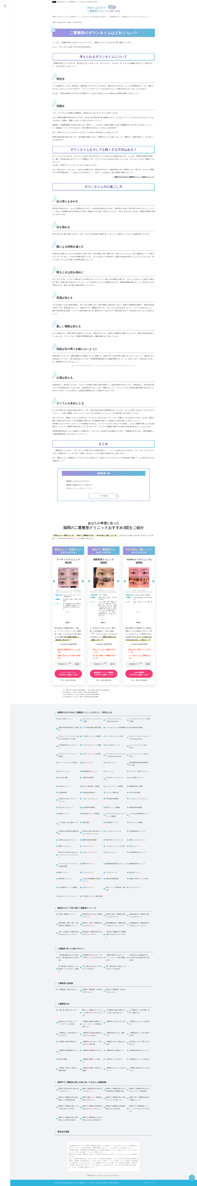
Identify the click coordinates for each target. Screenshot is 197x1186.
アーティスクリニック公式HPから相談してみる (68, 674)
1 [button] (66, 612)
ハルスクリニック (88, 846)
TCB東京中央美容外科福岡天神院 (68, 832)
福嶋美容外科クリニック (137, 863)
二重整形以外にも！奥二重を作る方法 (139, 1034)
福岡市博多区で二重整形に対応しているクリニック (139, 915)
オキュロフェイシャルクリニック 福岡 (92, 720)
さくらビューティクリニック (138, 799)
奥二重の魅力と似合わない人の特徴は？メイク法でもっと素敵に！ (68, 968)
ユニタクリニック (135, 887)
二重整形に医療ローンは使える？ (91, 1060)
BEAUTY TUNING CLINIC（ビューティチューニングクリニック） (68, 854)
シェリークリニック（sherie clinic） (138, 755)
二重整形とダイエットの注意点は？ (139, 1023)
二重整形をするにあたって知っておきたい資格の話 (92, 1043)
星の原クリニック (135, 872)
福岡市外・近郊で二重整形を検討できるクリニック (92, 924)
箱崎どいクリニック (64, 846)
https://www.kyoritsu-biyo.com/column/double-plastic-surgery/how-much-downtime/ (116, 365)
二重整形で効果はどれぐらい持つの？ (139, 1069)
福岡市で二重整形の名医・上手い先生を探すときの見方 (68, 1107)
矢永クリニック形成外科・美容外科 (116, 889)
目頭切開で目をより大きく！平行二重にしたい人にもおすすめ (92, 956)
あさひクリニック (88, 762)
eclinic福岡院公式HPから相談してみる (139, 674)
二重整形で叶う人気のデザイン (71, 949)
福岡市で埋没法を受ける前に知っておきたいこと (68, 1090)
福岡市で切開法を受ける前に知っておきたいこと (92, 1090)
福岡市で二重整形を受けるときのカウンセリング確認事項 (139, 1090)
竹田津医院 (85, 822)
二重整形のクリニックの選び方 (139, 1059)
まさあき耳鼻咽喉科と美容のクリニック (92, 880)
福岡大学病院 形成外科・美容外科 (68, 729)
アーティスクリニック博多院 (67, 762)
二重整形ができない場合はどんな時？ (116, 1043)
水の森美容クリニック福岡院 (67, 887)
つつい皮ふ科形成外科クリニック (139, 815)
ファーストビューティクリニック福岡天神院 (68, 865)
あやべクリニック (64, 771)
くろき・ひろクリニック (90, 799)
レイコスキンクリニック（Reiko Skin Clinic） (113, 720)
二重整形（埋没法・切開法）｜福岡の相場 (68, 1069)
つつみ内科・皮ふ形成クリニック (68, 824)
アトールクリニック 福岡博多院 (116, 727)
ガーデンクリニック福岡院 (114, 786)
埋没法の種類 (62, 1059)
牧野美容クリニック (64, 878)
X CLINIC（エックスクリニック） (115, 779)
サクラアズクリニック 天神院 (91, 745)
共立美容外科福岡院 (112, 799)
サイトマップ (147, 1183)
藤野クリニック (63, 872)
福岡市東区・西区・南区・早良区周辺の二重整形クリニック (68, 924)
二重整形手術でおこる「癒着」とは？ (116, 1034)
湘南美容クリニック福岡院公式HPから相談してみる (103, 674)
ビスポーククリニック (89, 852)
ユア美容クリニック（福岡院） (92, 736)
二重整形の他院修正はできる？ (92, 1050)
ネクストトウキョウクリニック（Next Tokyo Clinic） (139, 737)
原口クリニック (134, 846)
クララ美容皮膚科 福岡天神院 (91, 727)
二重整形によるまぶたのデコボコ (116, 1023)
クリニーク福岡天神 (112, 792)
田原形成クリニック (112, 822)
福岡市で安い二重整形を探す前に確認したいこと (139, 1098)
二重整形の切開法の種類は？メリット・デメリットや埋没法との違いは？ (92, 1024)
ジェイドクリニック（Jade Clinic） (138, 746)
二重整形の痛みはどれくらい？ (139, 1050)
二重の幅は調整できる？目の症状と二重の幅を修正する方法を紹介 (68, 957)
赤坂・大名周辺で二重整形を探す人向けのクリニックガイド (68, 933)
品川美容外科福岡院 (88, 807)
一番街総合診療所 (88, 777)
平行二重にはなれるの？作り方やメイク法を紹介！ (92, 967)
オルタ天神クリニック (113, 745)
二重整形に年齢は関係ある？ (67, 1041)
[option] (68, 589)
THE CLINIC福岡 (134, 792)
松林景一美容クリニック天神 (138, 878)
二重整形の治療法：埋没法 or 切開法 (91, 1069)
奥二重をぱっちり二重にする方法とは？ (139, 1043)
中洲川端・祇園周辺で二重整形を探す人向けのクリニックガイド (116, 934)
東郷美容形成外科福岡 (89, 840)
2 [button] (68, 612)
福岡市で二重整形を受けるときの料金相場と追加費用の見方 (116, 1090)
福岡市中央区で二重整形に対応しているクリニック (116, 915)
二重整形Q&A (63, 1004)
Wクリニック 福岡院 (136, 822)
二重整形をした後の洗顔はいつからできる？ (68, 1034)
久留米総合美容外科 (88, 792)
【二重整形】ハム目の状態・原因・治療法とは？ (139, 1011)
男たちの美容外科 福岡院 (90, 786)
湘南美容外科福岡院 (135, 807)
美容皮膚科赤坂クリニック (138, 852)
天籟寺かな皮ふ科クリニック (67, 840)
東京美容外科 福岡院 (136, 727)
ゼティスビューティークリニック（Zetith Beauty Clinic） (116, 755)
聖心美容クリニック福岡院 (90, 813)
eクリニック (110, 771)
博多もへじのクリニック (137, 840)
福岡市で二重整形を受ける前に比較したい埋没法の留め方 (68, 1119)
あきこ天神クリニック (65, 719)
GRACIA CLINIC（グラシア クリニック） (68, 800)
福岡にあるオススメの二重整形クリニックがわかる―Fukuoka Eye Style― (77, 2)
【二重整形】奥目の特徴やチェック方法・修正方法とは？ (116, 1011)
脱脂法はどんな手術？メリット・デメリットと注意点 (67, 1023)
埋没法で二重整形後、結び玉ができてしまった (116, 991)
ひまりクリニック (111, 852)
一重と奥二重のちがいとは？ (67, 1010)
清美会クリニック (64, 813)
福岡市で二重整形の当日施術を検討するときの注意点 (116, 1107)
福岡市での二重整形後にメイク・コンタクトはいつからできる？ (139, 1108)
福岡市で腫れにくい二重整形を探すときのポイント (92, 1098)
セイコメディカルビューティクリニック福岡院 (116, 815)
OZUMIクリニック (64, 786)
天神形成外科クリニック (137, 831)
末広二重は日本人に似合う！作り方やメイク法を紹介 (116, 967)
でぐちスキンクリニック (113, 831)
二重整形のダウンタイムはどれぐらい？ (116, 1069)
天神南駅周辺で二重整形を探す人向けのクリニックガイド (139, 924)
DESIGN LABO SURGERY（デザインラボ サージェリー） (92, 832)
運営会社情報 (63, 1132)
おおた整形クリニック (136, 777)
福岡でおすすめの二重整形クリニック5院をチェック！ (135, 177)
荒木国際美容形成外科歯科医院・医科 (138, 764)
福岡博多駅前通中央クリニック (116, 863)
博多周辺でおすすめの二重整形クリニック (92, 915)
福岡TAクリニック (88, 863)
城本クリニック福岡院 (113, 807)
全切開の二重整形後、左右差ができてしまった (92, 991)
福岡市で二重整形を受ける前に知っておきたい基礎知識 (81, 1082)
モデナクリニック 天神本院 (91, 754)
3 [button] (69, 612)
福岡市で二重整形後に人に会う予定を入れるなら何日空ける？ (92, 1119)
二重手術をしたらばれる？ (114, 1059)
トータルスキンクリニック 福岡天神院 (139, 720)
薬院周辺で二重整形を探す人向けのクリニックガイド (92, 933)
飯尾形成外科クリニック (90, 771)
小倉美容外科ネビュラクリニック (68, 746)
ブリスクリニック (88, 872)
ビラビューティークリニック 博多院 (68, 755)
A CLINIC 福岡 (63, 777)
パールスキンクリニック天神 (115, 846)
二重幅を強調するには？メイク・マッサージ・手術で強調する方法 (116, 957)
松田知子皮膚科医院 (112, 878)
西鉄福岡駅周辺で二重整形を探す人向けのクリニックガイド (116, 924)
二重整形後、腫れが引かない (67, 989)
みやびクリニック (88, 887)
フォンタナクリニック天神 (114, 736)
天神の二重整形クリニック (67, 914)
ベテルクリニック (111, 872)
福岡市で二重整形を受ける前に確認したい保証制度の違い (68, 1098)
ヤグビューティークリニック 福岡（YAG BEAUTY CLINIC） (68, 737)
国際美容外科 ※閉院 (136, 786)
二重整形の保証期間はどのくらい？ (68, 1051)
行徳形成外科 (62, 792)
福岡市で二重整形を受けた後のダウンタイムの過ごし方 (116, 1098)
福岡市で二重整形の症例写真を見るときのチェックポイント (92, 1107)
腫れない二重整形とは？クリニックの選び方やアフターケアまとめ (92, 1012)
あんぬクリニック (111, 762)
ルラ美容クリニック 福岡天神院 (92, 896)
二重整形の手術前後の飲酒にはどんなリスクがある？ (92, 1034)
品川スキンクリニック (65, 807)
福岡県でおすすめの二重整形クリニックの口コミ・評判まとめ (84, 712)
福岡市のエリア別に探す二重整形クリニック (76, 908)
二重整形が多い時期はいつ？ (115, 1050)
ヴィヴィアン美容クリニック (138, 771)
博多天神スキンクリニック (114, 840)
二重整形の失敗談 (65, 983)
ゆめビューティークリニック (67, 896)
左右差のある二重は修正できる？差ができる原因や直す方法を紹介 (139, 957)
